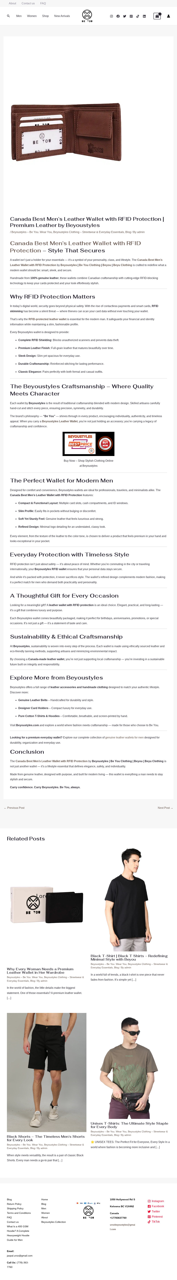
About (12, 3)
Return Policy (14, 1204)
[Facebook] (118, 16)
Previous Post (14, 807)
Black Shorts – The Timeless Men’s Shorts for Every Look (46, 1138)
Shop (45, 16)
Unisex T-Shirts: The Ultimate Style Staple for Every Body (129, 1125)
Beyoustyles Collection (53, 1222)
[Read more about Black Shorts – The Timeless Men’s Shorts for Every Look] (46, 1072)
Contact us (28, 3)
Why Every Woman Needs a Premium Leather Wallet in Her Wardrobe (40, 971)
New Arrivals (62, 16)
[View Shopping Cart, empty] (157, 16)
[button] (8, 16)
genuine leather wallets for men (124, 737)
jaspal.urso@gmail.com (19, 1255)
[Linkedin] (144, 16)
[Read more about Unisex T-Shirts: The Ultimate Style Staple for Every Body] (130, 1065)
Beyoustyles (68, 265)
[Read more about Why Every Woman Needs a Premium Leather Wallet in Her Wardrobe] (46, 904)
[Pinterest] (131, 16)
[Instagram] (111, 16)
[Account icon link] (168, 16)
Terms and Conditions (19, 1213)
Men (19, 16)
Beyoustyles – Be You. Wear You (31, 232)
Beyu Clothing (122, 265)
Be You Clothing (89, 265)
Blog (128, 232)
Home (44, 1199)
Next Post (165, 807)
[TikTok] (137, 16)
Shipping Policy (15, 1208)
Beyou (107, 265)
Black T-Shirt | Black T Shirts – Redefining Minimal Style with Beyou (129, 958)
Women (32, 16)
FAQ (43, 3)
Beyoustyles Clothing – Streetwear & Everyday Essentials (88, 232)
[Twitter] (124, 16)
